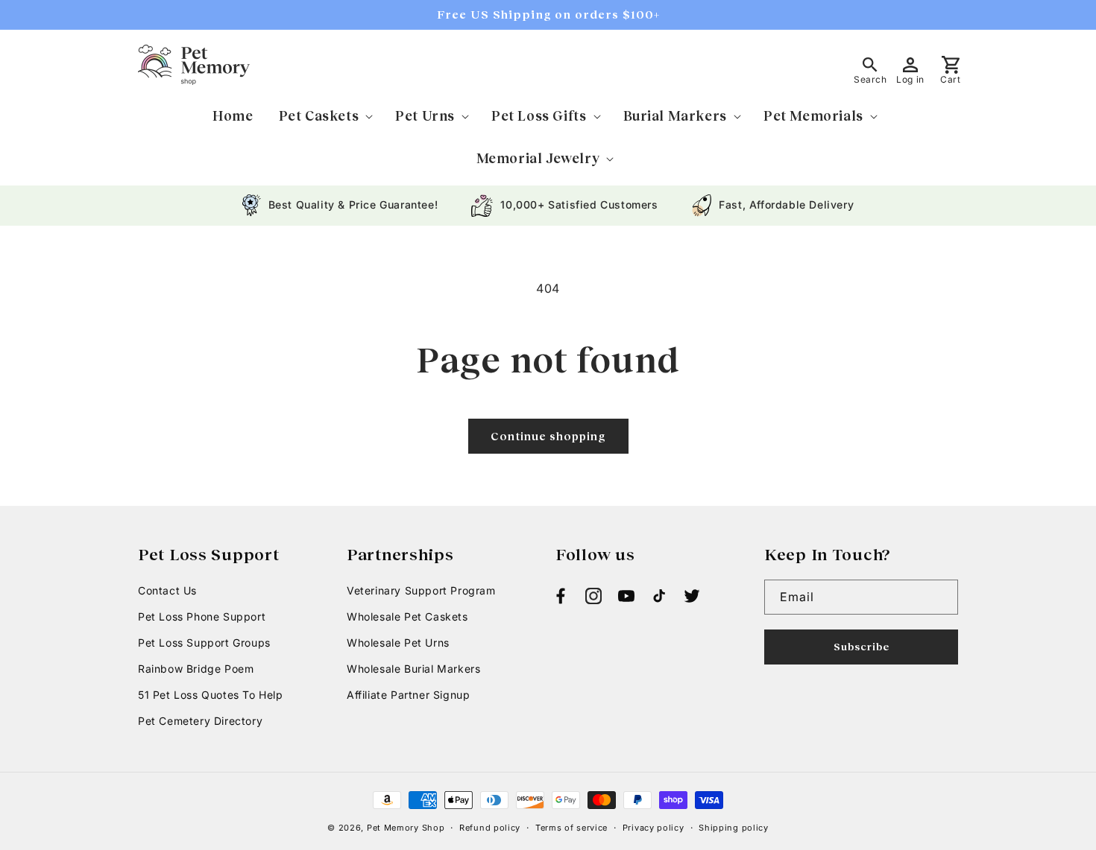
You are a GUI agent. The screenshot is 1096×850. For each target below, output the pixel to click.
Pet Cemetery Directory (200, 720)
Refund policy (489, 827)
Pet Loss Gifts (538, 115)
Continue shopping (548, 436)
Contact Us (167, 590)
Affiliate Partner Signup (408, 694)
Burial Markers (675, 115)
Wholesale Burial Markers (413, 668)
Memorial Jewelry (538, 158)
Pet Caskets (319, 115)
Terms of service (571, 827)
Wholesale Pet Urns (398, 642)
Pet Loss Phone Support (201, 616)
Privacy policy (653, 827)
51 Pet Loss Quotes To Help (210, 694)
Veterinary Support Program (421, 590)
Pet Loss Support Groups (204, 642)
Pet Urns (425, 115)
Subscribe (861, 646)
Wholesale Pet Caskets (407, 616)
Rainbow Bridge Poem (195, 668)
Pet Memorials (813, 115)
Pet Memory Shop (406, 827)
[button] (324, 115)
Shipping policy (734, 827)
